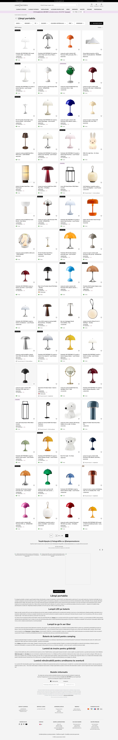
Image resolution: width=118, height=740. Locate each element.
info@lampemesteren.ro (23, 710)
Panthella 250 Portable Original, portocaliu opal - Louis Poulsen (68, 253)
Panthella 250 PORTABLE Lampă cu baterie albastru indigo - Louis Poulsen (70, 489)
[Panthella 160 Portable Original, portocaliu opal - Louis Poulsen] (25, 481)
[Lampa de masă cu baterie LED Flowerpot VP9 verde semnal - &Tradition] (47, 481)
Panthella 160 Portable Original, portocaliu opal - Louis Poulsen (23, 489)
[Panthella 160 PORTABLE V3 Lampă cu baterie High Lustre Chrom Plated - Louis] (47, 46)
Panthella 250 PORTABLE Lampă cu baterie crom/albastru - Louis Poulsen (25, 322)
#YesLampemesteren (77, 724)
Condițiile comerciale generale (72, 734)
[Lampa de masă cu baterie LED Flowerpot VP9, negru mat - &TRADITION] (25, 381)
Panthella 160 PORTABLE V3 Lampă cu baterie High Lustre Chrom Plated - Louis (47, 54)
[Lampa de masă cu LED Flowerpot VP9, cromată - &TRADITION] (47, 212)
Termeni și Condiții (59, 726)
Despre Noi (59, 724)
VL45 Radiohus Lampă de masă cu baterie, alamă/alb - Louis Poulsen (46, 523)
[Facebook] (19, 724)
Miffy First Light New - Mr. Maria (91, 153)
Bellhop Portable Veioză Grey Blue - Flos (91, 423)
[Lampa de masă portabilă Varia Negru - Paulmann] (47, 415)
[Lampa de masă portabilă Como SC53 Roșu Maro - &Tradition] (47, 179)
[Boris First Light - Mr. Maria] (70, 448)
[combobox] (59, 5)
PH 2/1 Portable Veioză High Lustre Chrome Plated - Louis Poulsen (24, 120)
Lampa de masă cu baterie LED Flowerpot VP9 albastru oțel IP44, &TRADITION (91, 456)
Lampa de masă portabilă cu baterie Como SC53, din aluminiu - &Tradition (25, 355)
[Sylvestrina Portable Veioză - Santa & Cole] (47, 381)
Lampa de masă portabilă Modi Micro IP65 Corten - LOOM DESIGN (24, 153)
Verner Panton (94, 725)
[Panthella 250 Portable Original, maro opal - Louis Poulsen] (92, 279)
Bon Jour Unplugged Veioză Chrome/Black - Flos (67, 322)
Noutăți (82, 9)
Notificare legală (59, 725)
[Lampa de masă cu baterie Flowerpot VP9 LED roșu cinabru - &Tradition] (70, 515)
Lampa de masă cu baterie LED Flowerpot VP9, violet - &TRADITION (92, 87)
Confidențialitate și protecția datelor (47, 734)
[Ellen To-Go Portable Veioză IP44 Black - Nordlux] (47, 279)
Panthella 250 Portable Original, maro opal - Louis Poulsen (92, 286)
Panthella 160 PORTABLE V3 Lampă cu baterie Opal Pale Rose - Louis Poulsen (70, 153)
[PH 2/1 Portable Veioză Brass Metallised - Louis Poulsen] (47, 245)
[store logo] (21, 5)
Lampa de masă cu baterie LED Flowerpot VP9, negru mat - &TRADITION (23, 388)
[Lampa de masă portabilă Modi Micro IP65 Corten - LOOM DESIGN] (25, 145)
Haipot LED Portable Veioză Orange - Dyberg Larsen (92, 220)
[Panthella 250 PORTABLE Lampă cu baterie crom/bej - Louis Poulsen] (92, 347)
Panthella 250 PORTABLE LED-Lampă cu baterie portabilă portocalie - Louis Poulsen (92, 523)
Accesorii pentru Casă (95, 727)
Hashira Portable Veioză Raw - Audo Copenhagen (24, 187)
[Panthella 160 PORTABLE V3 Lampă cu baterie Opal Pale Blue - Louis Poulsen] (70, 212)
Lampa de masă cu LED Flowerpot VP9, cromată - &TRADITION (47, 220)
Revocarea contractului (59, 712)
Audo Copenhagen (95, 724)
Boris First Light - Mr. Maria (67, 456)
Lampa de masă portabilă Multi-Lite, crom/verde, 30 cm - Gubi (69, 87)
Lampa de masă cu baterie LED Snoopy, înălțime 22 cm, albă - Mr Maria (70, 423)
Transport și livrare (59, 708)
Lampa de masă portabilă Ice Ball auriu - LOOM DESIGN (25, 253)
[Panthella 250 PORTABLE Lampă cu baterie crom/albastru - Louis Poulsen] (25, 314)
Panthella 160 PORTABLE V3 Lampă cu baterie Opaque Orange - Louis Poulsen (47, 456)
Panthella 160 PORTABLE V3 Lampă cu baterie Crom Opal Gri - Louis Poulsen (47, 355)
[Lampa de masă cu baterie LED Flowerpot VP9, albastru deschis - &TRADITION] (70, 279)
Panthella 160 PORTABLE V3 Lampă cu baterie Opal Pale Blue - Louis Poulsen (70, 220)
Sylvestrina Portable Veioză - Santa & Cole (47, 388)
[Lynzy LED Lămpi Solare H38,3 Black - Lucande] (70, 179)
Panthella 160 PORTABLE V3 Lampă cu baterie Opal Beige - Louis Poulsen (47, 120)
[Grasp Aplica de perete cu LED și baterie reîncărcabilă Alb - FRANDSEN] (92, 46)
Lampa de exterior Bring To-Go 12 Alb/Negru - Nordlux (91, 322)
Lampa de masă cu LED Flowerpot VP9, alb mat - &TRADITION (47, 87)
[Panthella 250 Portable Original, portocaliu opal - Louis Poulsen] (70, 245)
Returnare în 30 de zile (77, 710)
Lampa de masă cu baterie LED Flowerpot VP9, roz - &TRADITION (24, 523)
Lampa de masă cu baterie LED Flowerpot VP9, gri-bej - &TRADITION (92, 253)
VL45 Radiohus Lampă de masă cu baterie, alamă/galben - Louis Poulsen (92, 187)
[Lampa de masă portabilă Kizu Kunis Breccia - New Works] (25, 212)
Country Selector (59, 729)
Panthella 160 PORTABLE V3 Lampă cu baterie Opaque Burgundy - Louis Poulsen (92, 388)
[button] (34, 49)
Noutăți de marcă (77, 726)
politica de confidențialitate (68, 695)
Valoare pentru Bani (94, 726)
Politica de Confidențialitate (59, 727)
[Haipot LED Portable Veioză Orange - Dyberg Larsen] (92, 212)
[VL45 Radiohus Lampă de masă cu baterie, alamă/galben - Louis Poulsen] (92, 179)
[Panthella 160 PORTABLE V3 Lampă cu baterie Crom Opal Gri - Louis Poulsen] (47, 347)
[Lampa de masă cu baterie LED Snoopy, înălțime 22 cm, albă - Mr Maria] (70, 415)
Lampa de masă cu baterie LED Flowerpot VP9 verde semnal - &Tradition (45, 489)
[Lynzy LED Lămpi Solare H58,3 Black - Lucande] (25, 415)
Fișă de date (42, 292)
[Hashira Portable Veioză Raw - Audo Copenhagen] (25, 179)
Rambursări (59, 711)
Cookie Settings (77, 725)
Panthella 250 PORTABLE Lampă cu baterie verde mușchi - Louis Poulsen (25, 456)
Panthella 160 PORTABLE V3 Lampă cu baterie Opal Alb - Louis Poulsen (25, 87)
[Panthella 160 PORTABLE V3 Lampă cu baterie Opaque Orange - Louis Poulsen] (47, 448)
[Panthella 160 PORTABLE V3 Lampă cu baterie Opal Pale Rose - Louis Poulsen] (70, 145)
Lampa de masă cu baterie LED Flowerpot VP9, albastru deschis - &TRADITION (69, 286)
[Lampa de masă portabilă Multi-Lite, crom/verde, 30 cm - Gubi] (70, 79)
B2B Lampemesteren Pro (77, 727)
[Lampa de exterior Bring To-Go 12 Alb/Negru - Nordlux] (92, 314)
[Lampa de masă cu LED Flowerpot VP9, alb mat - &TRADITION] (47, 79)
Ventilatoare (45, 9)
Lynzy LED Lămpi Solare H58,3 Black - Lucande (25, 423)
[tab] (19, 23)
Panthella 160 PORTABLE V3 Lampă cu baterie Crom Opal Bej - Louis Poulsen (47, 153)
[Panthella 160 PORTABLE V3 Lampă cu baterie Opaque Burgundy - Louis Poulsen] (92, 381)
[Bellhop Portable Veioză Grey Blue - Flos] (92, 415)
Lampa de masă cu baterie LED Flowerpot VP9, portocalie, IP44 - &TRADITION (69, 54)
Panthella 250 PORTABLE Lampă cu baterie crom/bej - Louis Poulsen (91, 355)
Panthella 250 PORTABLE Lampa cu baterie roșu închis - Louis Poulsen (24, 286)
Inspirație (19, 14)
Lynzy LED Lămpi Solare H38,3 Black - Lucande (70, 187)
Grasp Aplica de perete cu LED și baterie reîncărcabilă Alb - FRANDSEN (92, 54)
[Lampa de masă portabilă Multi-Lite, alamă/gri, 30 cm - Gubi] (70, 381)
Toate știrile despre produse (95, 729)
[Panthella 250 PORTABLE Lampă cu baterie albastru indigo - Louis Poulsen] (70, 481)
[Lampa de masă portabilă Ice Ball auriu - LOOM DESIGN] (25, 245)
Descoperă (67, 12)
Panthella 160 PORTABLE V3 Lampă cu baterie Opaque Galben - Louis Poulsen (70, 355)
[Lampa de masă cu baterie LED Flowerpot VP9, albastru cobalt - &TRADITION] (70, 112)
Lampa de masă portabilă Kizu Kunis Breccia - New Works (24, 220)
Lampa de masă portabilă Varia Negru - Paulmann (47, 423)
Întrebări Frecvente (23, 711)
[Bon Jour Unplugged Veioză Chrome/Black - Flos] (70, 314)
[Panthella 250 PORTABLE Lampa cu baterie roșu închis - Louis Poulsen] (25, 279)
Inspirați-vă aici (58, 591)
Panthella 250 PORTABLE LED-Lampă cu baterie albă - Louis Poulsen (25, 54)
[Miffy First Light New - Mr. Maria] (92, 145)
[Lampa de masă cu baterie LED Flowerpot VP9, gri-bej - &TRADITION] (92, 245)
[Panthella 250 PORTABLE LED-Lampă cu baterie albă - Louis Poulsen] (25, 46)
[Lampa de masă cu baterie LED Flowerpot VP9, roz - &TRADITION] (25, 515)
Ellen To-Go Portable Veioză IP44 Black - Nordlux (47, 286)
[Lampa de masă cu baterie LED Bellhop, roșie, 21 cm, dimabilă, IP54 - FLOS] (92, 481)
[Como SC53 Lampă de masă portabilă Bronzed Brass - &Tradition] (47, 314)
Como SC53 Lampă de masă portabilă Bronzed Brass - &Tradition (47, 322)
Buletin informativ (77, 708)
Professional (98, 9)
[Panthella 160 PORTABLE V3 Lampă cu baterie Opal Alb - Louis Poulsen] (25, 79)
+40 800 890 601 (23, 708)
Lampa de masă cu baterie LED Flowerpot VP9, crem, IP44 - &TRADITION (90, 120)
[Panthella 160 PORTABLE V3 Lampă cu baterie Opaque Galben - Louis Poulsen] (70, 347)
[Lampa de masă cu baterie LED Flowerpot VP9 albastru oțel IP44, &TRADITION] (92, 448)
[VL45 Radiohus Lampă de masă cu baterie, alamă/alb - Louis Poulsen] (47, 515)
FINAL (77, 11)
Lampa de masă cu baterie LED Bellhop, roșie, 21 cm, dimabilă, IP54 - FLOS (92, 489)
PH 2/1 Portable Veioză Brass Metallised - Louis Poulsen (45, 253)
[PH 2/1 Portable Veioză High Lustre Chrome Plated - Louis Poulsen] (25, 112)
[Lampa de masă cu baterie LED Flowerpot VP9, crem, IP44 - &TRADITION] (92, 112)
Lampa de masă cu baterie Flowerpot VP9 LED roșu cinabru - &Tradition (69, 523)
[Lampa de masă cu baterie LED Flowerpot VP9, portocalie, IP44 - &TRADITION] (70, 46)
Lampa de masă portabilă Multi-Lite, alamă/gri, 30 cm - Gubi (69, 388)
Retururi (59, 710)
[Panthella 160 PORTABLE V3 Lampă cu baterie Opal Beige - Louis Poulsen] (47, 112)
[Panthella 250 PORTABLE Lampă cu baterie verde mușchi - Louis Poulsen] (25, 448)
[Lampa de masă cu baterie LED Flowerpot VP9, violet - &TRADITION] (92, 79)
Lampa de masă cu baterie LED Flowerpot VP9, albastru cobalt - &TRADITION (68, 120)
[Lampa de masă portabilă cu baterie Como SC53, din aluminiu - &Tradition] (25, 347)
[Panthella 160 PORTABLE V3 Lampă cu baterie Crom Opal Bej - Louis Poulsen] (47, 145)
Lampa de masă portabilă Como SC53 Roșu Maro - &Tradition (47, 187)
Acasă (16, 14)
